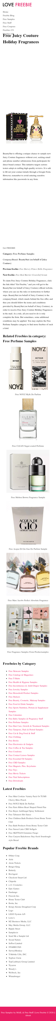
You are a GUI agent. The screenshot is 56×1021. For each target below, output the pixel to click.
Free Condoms (15, 751)
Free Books (14, 740)
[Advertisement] (28, 75)
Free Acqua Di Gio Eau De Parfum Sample (28, 548)
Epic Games (14, 888)
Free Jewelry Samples (18, 689)
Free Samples (9, 19)
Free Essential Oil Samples (20, 758)
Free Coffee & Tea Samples (21, 747)
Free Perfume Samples (23, 253)
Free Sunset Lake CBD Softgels (23, 829)
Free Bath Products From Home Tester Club (28, 825)
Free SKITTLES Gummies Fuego (23, 832)
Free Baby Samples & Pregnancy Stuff (26, 718)
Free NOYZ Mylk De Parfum (28, 394)
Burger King (14, 866)
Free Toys (13, 769)
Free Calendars (15, 714)
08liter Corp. (14, 855)
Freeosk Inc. (14, 895)
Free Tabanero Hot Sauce (20, 814)
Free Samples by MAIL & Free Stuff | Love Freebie (23, 1012)
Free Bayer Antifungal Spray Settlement (26, 810)
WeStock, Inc (15, 972)
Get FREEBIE (9, 247)
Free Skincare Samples (19, 671)
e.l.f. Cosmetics (15, 884)
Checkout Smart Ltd (18, 877)
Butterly (12, 870)
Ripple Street (14, 928)
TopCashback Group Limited (22, 961)
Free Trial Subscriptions (19, 777)
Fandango (13, 892)
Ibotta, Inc (13, 903)
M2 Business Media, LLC (20, 921)
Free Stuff (7, 22)
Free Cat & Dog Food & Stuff (22, 733)
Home (5, 11)
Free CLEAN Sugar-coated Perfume (28, 445)
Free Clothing (15, 736)
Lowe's (12, 917)
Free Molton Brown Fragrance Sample (28, 497)
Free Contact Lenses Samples (22, 755)
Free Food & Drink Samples (21, 704)
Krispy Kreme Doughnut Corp (22, 906)
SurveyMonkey (15, 950)
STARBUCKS (15, 947)
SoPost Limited (15, 943)
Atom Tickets (15, 862)
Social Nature (15, 939)
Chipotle (12, 881)
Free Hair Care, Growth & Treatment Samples (29, 725)
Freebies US (8, 30)
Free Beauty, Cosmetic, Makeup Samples (27, 700)
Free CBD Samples (17, 762)
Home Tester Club (17, 899)
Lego (11, 910)
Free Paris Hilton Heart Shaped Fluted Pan (27, 807)
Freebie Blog (8, 15)
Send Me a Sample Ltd (19, 935)
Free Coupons (9, 26)
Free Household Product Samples (23, 693)
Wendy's (12, 968)
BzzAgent (13, 873)
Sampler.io (13, 932)
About (28, 1015)
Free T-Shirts (14, 678)
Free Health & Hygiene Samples (23, 682)
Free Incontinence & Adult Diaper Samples (28, 685)
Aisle (11, 859)
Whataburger (14, 976)
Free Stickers (14, 696)
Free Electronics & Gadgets (21, 744)
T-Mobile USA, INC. (18, 954)
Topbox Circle (15, 957)
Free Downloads (16, 780)
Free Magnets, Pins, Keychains (22, 766)
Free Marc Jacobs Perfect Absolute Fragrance (28, 600)
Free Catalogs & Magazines (21, 674)
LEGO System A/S (17, 914)
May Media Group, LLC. (20, 925)
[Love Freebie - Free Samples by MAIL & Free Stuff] (17, 5)
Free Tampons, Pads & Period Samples (26, 729)
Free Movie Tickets (17, 773)
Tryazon (12, 965)
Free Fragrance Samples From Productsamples (28, 651)
